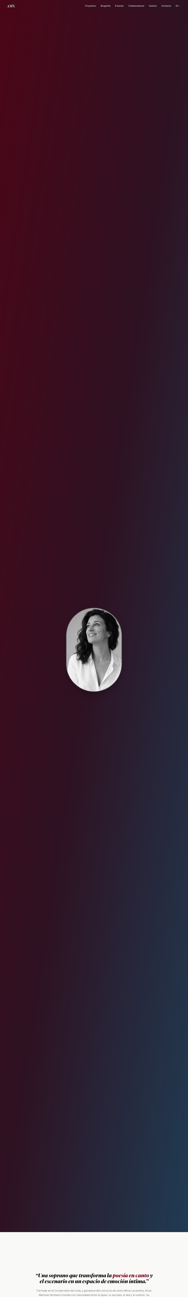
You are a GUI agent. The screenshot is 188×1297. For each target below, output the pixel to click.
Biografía (106, 6)
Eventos (119, 6)
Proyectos (90, 6)
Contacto (166, 6)
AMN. (11, 6)
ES (177, 6)
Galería (153, 6)
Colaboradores (136, 6)
